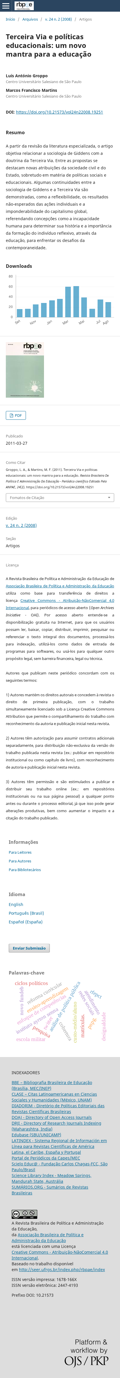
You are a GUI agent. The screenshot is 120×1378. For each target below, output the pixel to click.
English (16, 904)
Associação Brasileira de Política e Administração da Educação (60, 585)
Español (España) (26, 922)
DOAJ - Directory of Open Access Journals (52, 1117)
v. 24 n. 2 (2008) (58, 19)
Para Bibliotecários (25, 869)
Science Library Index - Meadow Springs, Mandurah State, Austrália (51, 1178)
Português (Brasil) (26, 913)
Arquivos (30, 19)
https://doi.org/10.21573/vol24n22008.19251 (59, 112)
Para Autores (20, 861)
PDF (18, 415)
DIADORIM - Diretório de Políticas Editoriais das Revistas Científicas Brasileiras (58, 1108)
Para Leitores (20, 852)
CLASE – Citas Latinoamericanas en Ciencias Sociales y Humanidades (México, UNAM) (54, 1097)
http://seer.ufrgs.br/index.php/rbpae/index (62, 1269)
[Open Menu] (6, 6)
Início (10, 19)
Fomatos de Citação (27, 497)
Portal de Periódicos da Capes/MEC (46, 1158)
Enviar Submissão (29, 948)
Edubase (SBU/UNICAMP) (36, 1134)
